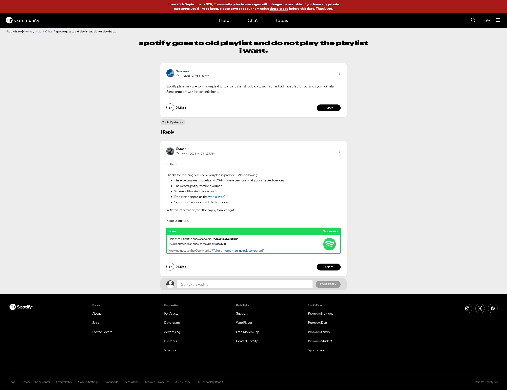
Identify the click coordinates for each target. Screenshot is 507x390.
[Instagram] (467, 308)
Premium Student (320, 341)
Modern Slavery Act (157, 382)
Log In (485, 20)
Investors (170, 341)
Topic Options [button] (171, 122)
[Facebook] (492, 308)
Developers (172, 322)
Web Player (244, 322)
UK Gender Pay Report (209, 382)
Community (26, 20)
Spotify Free (316, 350)
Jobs (95, 322)
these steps (279, 8)
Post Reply (328, 284)
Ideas (282, 20)
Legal (13, 382)
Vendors (170, 350)
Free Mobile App (247, 332)
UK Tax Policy (182, 382)
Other (48, 31)
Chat (253, 20)
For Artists (171, 313)
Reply (329, 108)
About (96, 313)
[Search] (473, 20)
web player (216, 197)
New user (182, 71)
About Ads (111, 382)
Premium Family (319, 332)
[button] (340, 73)
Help (224, 20)
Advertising (172, 332)
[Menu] (498, 20)
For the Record (102, 332)
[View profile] (170, 73)
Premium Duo (317, 322)
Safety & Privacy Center (36, 382)
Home (28, 31)
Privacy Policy (64, 382)
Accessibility (131, 382)
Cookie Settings (88, 382)
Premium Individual (321, 313)
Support (242, 313)
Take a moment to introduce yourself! (238, 250)
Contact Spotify (247, 341)
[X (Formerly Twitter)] (480, 308)
